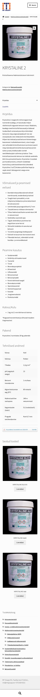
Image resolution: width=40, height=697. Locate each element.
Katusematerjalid (11, 619)
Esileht (7, 17)
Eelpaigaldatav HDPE (14, 634)
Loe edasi (20, 489)
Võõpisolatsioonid (13, 638)
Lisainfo (5, 107)
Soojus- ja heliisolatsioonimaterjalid (17, 627)
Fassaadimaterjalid (11, 623)
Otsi (20, 693)
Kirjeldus (5, 100)
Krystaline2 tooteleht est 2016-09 (21, 430)
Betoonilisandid (16, 87)
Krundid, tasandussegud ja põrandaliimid (19, 658)
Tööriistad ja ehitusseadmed (14, 662)
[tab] (20, 100)
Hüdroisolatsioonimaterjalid (19, 17)
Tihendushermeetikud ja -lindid (17, 645)
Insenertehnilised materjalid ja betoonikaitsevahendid (15, 650)
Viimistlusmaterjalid (12, 654)
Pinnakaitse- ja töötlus (12, 665)
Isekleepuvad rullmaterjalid (16, 641)
